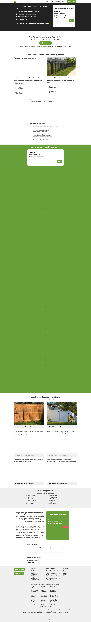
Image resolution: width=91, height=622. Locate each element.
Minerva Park (43, 603)
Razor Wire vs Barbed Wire (51, 580)
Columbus (33, 596)
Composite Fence (20, 91)
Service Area (65, 575)
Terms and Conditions (55, 619)
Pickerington (53, 591)
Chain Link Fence (19, 89)
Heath (42, 587)
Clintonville (33, 595)
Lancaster (43, 594)
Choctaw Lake (34, 592)
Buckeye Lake (34, 589)
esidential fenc (19, 80)
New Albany (52, 586)
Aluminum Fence (19, 88)
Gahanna (33, 600)
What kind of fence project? (55, 518)
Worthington (53, 604)
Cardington (33, 591)
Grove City (43, 586)
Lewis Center (43, 595)
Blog (64, 570)
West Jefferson (53, 600)
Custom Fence (19, 83)
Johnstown (43, 592)
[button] (29, 426)
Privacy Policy (47, 619)
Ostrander (52, 589)
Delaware (33, 598)
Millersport (43, 601)
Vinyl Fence (18, 87)
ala (54, 590)
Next (71, 20)
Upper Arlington (53, 599)
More (63, 1)
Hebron (42, 589)
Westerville (52, 601)
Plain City (52, 592)
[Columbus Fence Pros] (18, 1)
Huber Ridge (43, 591)
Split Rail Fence (34, 574)
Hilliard (42, 590)
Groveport (33, 604)
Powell (51, 594)
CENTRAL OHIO (42, 584)
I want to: (57, 11)
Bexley (32, 587)
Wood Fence (19, 86)
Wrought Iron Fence (35, 577)
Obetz (51, 587)
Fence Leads (65, 577)
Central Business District (45, 606)
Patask (51, 590)
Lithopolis (43, 598)
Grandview (33, 601)
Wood (52, 1)
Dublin (32, 599)
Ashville (32, 586)
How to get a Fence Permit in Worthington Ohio (52, 571)
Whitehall (52, 603)
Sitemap (65, 574)
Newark (42, 604)
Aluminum (57, 1)
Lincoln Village (44, 596)
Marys (42, 600)
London (42, 599)
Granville (33, 603)
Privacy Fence (19, 84)
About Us (65, 572)
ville (44, 600)
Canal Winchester (35, 590)
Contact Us (65, 573)
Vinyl (47, 1)
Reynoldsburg (53, 595)
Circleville (33, 594)
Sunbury (52, 598)
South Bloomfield (54, 596)
